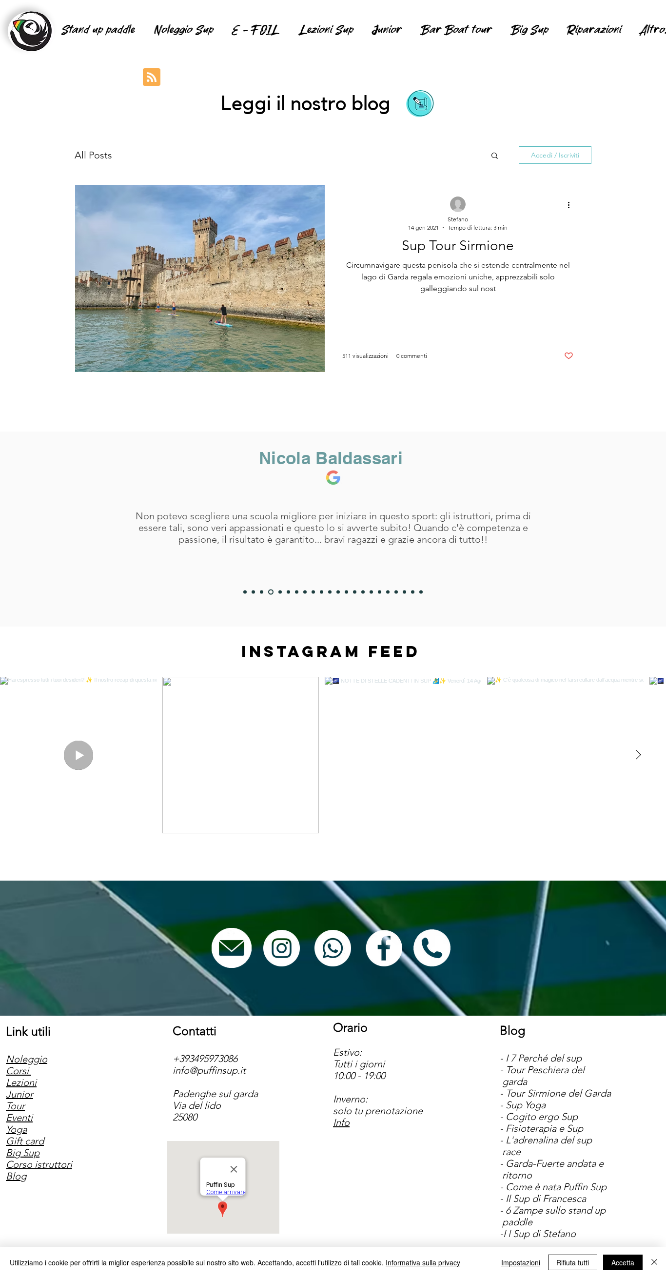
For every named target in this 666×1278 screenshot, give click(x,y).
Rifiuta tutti (572, 1262)
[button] (494, 156)
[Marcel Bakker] (313, 591)
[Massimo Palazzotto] (388, 591)
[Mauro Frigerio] (404, 591)
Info (341, 1122)
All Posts (93, 155)
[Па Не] (363, 591)
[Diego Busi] (253, 591)
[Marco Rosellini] (245, 591)
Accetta (622, 1262)
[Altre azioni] (572, 205)
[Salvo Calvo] (346, 591)
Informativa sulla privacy (423, 1262)
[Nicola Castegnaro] (296, 591)
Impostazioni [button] (520, 1262)
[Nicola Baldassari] (270, 591)
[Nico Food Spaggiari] (279, 591)
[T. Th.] (354, 591)
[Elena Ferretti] (261, 591)
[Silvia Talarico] (288, 591)
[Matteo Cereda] (421, 591)
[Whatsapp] (332, 948)
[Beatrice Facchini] (330, 591)
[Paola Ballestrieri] (379, 591)
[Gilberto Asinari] (338, 591)
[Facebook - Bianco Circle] (384, 948)
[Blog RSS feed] (151, 77)
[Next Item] (638, 755)
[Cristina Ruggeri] (321, 591)
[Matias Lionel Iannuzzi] (412, 591)
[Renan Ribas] (371, 591)
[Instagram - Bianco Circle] (281, 948)
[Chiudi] (654, 1262)
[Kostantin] (396, 591)
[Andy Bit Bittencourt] (305, 591)
